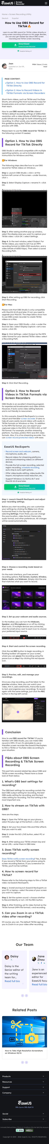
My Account (44, 1127)
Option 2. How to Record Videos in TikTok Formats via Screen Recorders (25, 91)
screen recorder (28, 418)
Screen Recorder (20, 3)
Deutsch (5, 18)
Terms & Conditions (24, 1127)
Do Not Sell (35, 1127)
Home (4, 14)
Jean (11, 63)
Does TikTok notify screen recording (18, 859)
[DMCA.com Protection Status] (29, 1130)
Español (15, 18)
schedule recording (30, 467)
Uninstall (3, 1127)
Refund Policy (12, 1127)
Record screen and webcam (18, 451)
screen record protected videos (20, 437)
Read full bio (12, 981)
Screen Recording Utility (20, 14)
